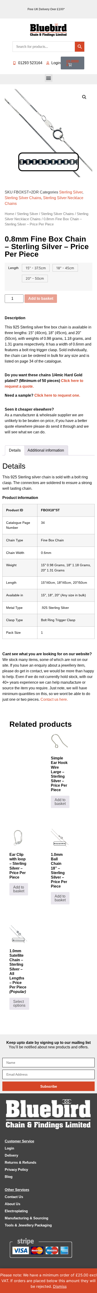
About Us (12, 1204)
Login (9, 1148)
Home (9, 214)
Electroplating (16, 1211)
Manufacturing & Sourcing (26, 1218)
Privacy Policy (16, 1169)
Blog (8, 1177)
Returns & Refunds (20, 1162)
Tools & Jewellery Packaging (28, 1225)
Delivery (11, 1155)
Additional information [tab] (46, 450)
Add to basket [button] (60, 802)
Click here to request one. (57, 395)
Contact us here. (54, 699)
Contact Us (14, 1197)
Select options (19, 1003)
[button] (49, 78)
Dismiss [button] (60, 1286)
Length (13, 267)
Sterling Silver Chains (23, 198)
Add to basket (40, 298)
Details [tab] (15, 450)
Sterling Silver (70, 192)
